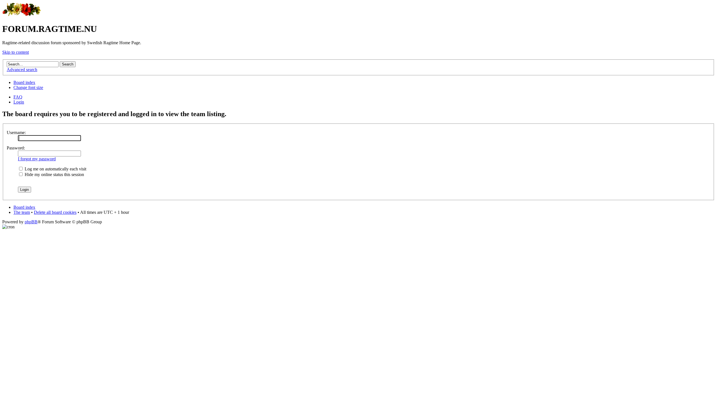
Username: (16, 132)
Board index (24, 82)
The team (21, 212)
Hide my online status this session (54, 174)
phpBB (31, 221)
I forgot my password (37, 158)
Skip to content (15, 52)
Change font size (28, 87)
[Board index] (21, 15)
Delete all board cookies (55, 212)
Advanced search (22, 69)
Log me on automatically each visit (55, 169)
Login (18, 102)
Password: (16, 148)
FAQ (17, 97)
